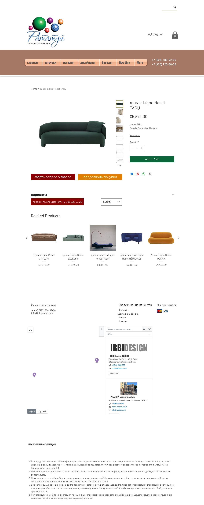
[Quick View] (44, 238)
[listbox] (111, 202)
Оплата (122, 317)
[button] (175, 35)
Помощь (123, 321)
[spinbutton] (137, 148)
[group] (103, 246)
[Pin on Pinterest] (138, 174)
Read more (135, 135)
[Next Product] (179, 238)
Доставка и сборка (128, 314)
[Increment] (142, 148)
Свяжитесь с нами (43, 305)
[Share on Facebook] (132, 174)
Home (34, 89)
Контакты (123, 310)
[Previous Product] (26, 238)
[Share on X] (150, 174)
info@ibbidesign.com (42, 313)
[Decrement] (132, 148)
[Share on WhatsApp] (144, 174)
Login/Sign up (155, 34)
